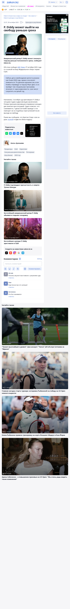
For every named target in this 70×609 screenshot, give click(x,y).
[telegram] (10, 133)
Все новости (32, 16)
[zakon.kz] (13, 2)
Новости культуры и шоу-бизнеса (13, 18)
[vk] (17, 133)
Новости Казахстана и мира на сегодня (15, 16)
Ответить (11, 278)
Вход (40, 259)
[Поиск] (66, 2)
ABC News (21, 67)
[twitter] (21, 133)
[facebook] (14, 133)
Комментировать (34, 269)
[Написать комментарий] (23, 263)
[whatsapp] (6, 133)
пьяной (10, 119)
